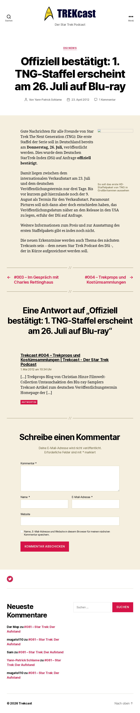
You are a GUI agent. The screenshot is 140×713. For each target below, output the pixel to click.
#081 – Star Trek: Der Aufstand (41, 652)
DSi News (70, 48)
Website (25, 514)
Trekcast (25, 703)
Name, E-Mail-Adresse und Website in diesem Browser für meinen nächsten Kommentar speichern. (67, 533)
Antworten (29, 402)
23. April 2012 (80, 99)
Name (25, 497)
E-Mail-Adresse (82, 497)
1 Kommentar (107, 99)
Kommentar (28, 463)
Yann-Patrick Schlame (48, 99)
